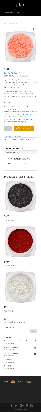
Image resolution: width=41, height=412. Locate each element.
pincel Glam (28, 114)
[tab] (20, 149)
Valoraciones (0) (12, 152)
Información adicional (14, 149)
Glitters (11, 23)
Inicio (5, 23)
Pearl (31, 139)
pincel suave (12, 109)
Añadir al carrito (24, 128)
